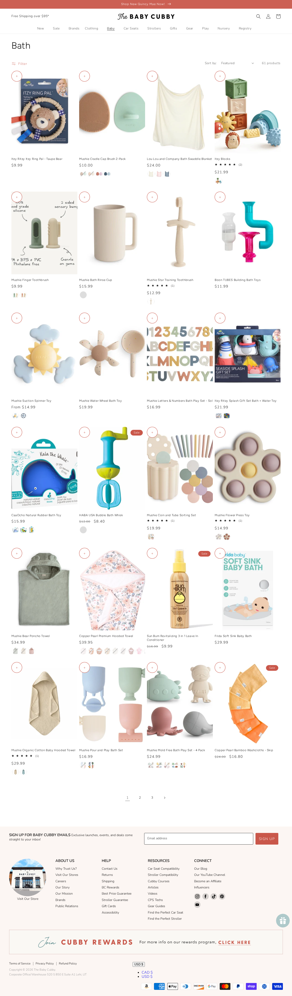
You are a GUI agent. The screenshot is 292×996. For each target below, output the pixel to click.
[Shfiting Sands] (83, 294)
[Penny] (99, 650)
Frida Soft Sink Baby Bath (233, 636)
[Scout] (151, 173)
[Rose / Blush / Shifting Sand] (226, 536)
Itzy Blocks (222, 159)
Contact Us (109, 869)
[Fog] (23, 650)
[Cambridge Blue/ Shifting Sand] (15, 294)
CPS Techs (155, 900)
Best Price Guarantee (116, 893)
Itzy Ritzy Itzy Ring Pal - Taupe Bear (36, 159)
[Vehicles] (159, 765)
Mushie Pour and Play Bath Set (101, 750)
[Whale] (15, 529)
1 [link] (127, 797)
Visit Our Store (27, 899)
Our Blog (200, 869)
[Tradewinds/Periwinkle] (107, 173)
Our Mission (64, 893)
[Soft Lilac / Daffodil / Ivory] (218, 536)
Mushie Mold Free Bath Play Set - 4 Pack (176, 750)
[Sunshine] (15, 415)
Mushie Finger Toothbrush (30, 280)
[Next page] (164, 798)
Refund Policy (68, 964)
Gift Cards (109, 906)
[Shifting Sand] (151, 301)
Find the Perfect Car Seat (165, 912)
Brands (60, 900)
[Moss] (15, 650)
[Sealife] (151, 765)
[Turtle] (23, 529)
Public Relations (66, 906)
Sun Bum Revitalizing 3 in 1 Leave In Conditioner (172, 638)
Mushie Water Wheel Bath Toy (100, 400)
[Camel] (91, 650)
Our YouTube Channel (209, 875)
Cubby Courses (158, 881)
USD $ (138, 964)
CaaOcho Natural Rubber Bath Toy (36, 515)
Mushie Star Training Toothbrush (170, 280)
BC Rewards (110, 887)
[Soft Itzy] (226, 415)
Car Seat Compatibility (164, 869)
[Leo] (167, 173)
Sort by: (211, 63)
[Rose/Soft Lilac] (99, 173)
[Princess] (167, 765)
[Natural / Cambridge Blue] (83, 173)
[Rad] (107, 650)
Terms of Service (20, 964)
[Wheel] (23, 415)
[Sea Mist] (23, 772)
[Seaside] (218, 415)
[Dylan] (123, 650)
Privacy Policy (45, 964)
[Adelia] (139, 650)
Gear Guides (156, 906)
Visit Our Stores (66, 875)
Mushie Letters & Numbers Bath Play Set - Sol (180, 400)
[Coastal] (115, 650)
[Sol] (91, 765)
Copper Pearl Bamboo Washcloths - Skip (244, 750)
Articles (153, 887)
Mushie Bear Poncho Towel (30, 636)
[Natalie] (131, 650)
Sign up (267, 839)
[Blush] (31, 650)
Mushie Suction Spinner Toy (31, 400)
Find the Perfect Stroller (165, 919)
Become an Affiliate (207, 881)
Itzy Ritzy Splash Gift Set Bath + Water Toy (246, 400)
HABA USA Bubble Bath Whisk (101, 515)
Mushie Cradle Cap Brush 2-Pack (102, 159)
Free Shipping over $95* (30, 16)
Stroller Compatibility (163, 875)
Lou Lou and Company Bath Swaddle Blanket (179, 159)
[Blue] (83, 529)
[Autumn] (83, 650)
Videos (152, 893)
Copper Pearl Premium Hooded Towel (106, 636)
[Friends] (218, 180)
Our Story (62, 887)
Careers (60, 881)
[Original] (151, 536)
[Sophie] (159, 173)
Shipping (108, 881)
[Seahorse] (31, 529)
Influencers (201, 887)
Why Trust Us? (66, 869)
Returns (107, 875)
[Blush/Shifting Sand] (91, 173)
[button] (258, 16)
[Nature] (183, 765)
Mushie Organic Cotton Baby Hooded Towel (43, 750)
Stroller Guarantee (115, 900)
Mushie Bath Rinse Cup (95, 280)
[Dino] (175, 765)
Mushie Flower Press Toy (232, 515)
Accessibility (110, 912)
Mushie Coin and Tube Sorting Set (171, 515)
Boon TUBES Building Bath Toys (238, 280)
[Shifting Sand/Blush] (23, 294)
